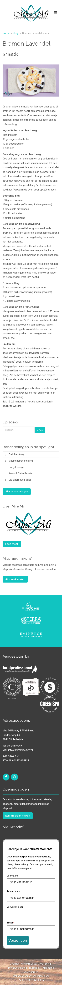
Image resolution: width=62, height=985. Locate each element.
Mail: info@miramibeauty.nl (18, 750)
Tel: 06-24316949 (12, 745)
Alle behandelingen (16, 491)
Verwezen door (15, 906)
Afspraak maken (15, 579)
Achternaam (13, 891)
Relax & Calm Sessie (20, 473)
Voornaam (12, 875)
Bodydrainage (16, 467)
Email (10, 922)
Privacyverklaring (17, 967)
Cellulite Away (16, 454)
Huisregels (35, 967)
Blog (15, 33)
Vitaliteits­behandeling (21, 460)
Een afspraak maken (17, 815)
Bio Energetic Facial (20, 479)
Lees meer (11, 543)
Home (6, 33)
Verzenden (17, 940)
